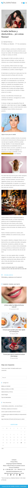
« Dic (2, 448)
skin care (24, 268)
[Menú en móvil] (25, 3)
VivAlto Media (23, 486)
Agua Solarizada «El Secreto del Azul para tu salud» (12, 419)
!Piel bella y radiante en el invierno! (9, 408)
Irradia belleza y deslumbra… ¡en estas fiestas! (11, 406)
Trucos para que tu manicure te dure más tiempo (14, 355)
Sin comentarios (22, 44)
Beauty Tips (14, 267)
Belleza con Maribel (8, 44)
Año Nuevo (9, 267)
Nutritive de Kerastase (7, 153)
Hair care (12, 268)
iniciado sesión (15, 368)
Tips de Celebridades (6, 397)
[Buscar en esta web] (14, 377)
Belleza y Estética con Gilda (7, 389)
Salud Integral (4, 394)
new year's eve (18, 268)
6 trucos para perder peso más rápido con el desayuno (14, 330)
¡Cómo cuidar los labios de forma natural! (14, 306)
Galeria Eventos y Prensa (7, 391)
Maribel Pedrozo (7, 42)
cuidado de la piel (5, 268)
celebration (20, 267)
